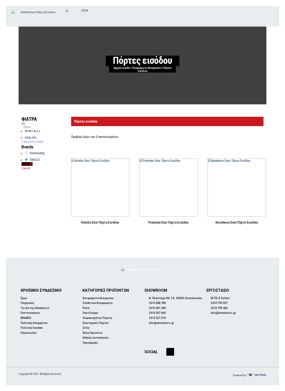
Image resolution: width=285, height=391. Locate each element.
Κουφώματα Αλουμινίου (146, 67)
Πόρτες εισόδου (86, 121)
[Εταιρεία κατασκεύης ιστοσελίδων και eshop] (256, 375)
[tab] (167, 121)
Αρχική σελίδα (121, 67)
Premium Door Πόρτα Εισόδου (168, 222)
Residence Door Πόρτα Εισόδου (236, 222)
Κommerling (37, 153)
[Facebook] (170, 352)
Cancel (26, 168)
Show (27, 164)
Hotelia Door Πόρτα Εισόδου (100, 222)
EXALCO (35, 160)
